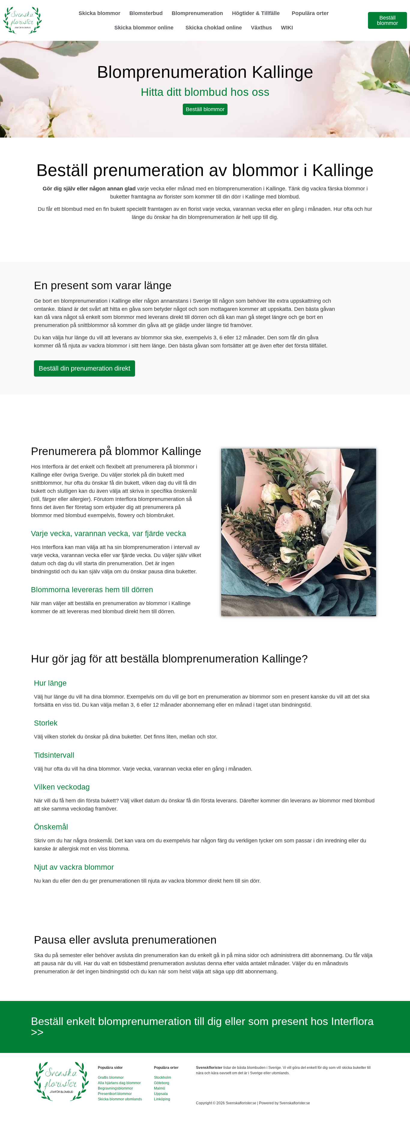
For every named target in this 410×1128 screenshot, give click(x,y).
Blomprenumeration (197, 13)
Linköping (162, 1099)
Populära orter (310, 13)
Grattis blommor (111, 1077)
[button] (257, 13)
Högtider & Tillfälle (256, 13)
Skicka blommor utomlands (120, 1099)
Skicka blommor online (143, 28)
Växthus (261, 28)
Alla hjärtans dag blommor (119, 1083)
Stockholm (162, 1077)
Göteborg (161, 1083)
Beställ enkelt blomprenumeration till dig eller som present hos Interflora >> (202, 1026)
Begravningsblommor (115, 1088)
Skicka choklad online (213, 28)
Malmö (159, 1088)
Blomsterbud (146, 13)
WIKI (287, 28)
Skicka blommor (99, 13)
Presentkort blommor (115, 1094)
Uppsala (161, 1094)
